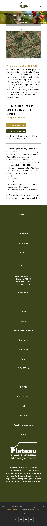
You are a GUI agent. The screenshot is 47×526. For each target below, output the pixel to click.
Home (23, 311)
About (23, 321)
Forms (23, 359)
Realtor (23, 416)
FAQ (23, 406)
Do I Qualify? (23, 396)
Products (23, 350)
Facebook (23, 233)
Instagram (23, 243)
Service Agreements (23, 425)
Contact (23, 265)
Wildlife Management (23, 331)
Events (23, 387)
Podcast (23, 252)
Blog (23, 435)
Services (23, 340)
